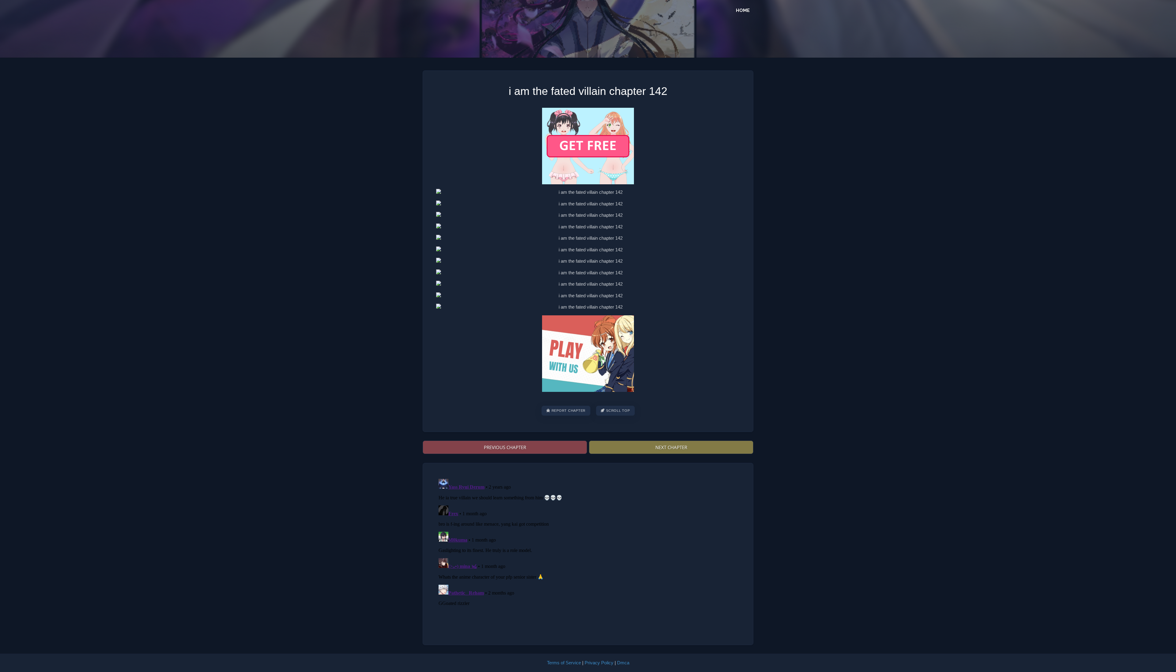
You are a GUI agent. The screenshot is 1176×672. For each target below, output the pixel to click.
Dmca (623, 662)
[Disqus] (588, 552)
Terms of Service (564, 662)
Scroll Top (618, 410)
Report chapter (569, 410)
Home (743, 10)
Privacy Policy (599, 662)
